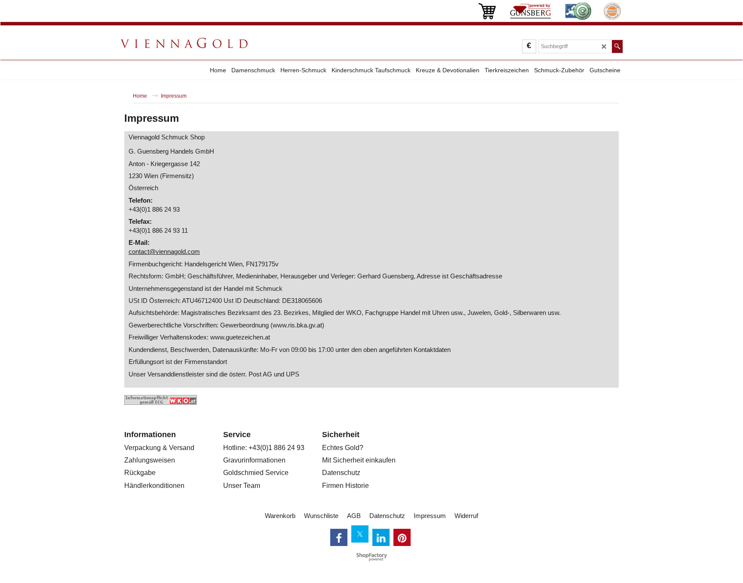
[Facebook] (338, 537)
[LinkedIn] (381, 537)
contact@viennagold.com (164, 251)
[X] (359, 534)
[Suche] (617, 46)
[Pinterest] (402, 537)
